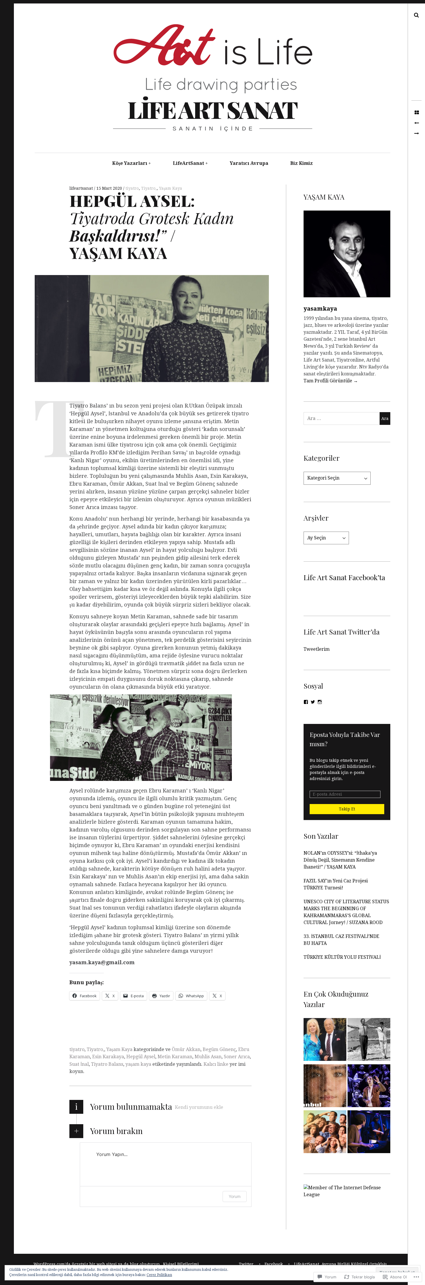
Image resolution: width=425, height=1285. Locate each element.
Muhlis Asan (208, 1056)
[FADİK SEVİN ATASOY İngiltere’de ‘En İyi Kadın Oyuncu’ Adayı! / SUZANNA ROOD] (416, 133)
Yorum (235, 1196)
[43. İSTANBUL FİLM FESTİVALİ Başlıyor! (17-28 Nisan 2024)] (325, 1086)
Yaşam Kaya (170, 188)
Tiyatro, (149, 188)
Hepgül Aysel (140, 1056)
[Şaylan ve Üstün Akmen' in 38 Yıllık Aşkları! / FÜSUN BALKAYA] (325, 1040)
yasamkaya (320, 308)
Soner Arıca (237, 1056)
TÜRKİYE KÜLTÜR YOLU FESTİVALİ (343, 957)
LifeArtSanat (188, 163)
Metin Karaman (175, 1056)
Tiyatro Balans (107, 1064)
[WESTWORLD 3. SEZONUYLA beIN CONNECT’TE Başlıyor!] (416, 123)
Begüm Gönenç (219, 1049)
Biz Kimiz (301, 163)
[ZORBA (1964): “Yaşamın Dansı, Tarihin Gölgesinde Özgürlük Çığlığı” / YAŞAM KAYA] (369, 1040)
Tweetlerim (317, 649)
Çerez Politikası (159, 1275)
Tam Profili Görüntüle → (331, 381)
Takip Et (347, 809)
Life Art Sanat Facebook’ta (344, 577)
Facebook (274, 1264)
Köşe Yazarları (129, 163)
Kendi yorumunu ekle (199, 1107)
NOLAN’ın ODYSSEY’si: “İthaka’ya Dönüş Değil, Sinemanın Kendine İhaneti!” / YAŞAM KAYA (340, 860)
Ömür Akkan (186, 1049)
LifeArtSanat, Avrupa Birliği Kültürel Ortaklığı (340, 1264)
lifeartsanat (81, 188)
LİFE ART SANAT (212, 109)
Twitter (246, 1264)
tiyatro (132, 188)
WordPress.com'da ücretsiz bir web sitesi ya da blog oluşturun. (97, 1264)
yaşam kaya (138, 1064)
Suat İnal (79, 1064)
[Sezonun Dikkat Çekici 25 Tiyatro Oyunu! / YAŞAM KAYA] (369, 1086)
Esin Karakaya (108, 1056)
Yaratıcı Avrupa (249, 163)
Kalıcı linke (216, 1064)
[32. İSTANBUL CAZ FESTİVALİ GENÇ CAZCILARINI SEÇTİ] (369, 1132)
